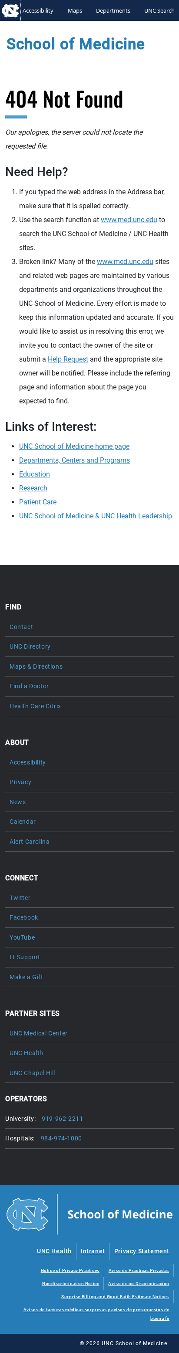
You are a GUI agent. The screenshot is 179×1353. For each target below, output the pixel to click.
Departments (113, 10)
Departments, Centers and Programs (74, 460)
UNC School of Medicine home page (74, 446)
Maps (75, 10)
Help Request (68, 359)
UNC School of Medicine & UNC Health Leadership (95, 516)
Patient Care (37, 502)
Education (34, 474)
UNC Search (159, 10)
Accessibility (38, 10)
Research (33, 488)
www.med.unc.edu (129, 220)
